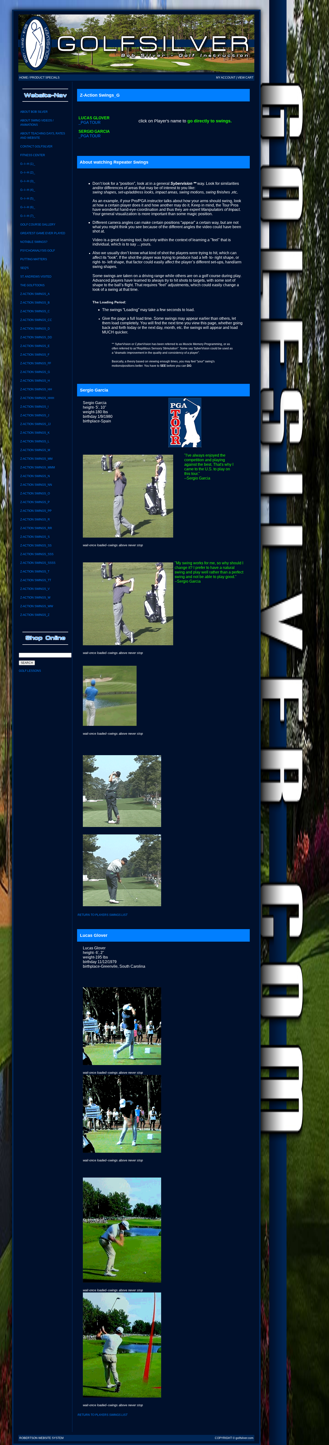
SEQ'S (24, 268)
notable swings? (33, 242)
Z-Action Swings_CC (36, 320)
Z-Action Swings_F (34, 354)
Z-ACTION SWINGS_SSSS (37, 563)
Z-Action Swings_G (35, 372)
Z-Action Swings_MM (36, 458)
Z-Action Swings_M (35, 450)
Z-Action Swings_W (35, 597)
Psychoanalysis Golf (37, 250)
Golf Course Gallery (37, 224)
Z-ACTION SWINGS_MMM (37, 467)
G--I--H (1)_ (27, 164)
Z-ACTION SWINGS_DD (36, 337)
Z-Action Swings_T (34, 571)
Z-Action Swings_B (35, 302)
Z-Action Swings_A (35, 294)
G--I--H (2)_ (27, 172)
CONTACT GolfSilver (36, 146)
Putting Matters (33, 259)
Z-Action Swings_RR (36, 528)
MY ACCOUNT (225, 77)
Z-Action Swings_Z (34, 615)
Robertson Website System (41, 1438)
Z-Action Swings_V (35, 589)
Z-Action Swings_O (35, 493)
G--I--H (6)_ (27, 207)
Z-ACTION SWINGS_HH (36, 389)
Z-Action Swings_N (35, 476)
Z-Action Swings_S (35, 537)
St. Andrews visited (36, 276)
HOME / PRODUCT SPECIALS (39, 77)
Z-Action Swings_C (35, 311)
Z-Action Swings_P (35, 502)
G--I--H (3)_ (27, 181)
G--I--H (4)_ (27, 190)
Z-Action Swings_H (35, 380)
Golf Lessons (30, 671)
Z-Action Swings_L (34, 441)
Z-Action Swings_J (34, 415)
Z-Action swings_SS (36, 545)
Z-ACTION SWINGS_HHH (37, 398)
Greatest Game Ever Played (42, 233)
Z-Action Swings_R (35, 519)
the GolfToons (32, 285)
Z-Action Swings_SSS (36, 554)
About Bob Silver (34, 111)
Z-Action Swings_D (35, 328)
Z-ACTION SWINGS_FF (35, 363)
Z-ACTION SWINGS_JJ (35, 424)
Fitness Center (32, 155)
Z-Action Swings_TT (35, 580)
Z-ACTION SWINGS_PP (36, 511)
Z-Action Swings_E (35, 346)
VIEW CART (245, 77)
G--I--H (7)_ (27, 216)
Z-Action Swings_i (34, 406)
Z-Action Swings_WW (36, 606)
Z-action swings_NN (36, 484)
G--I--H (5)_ (27, 198)
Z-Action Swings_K (35, 432)
